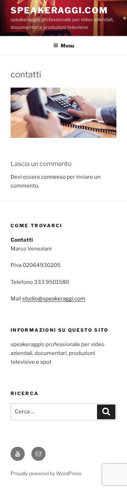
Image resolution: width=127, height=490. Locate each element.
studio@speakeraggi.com (53, 298)
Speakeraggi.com (59, 10)
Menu (67, 46)
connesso (53, 177)
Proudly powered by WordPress (46, 473)
